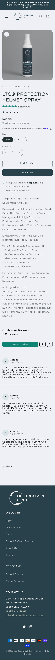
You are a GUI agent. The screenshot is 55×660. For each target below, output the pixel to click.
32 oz (20, 139)
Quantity (6, 147)
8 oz (8, 139)
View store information (17, 191)
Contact (10, 555)
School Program (15, 574)
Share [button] (9, 466)
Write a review (20, 344)
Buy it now (27, 172)
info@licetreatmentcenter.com (25, 615)
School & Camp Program (20, 541)
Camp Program (15, 581)
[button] (6, 16)
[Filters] (42, 344)
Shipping (6, 123)
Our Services (13, 528)
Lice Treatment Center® (25, 651)
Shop (9, 534)
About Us (11, 548)
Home (9, 521)
